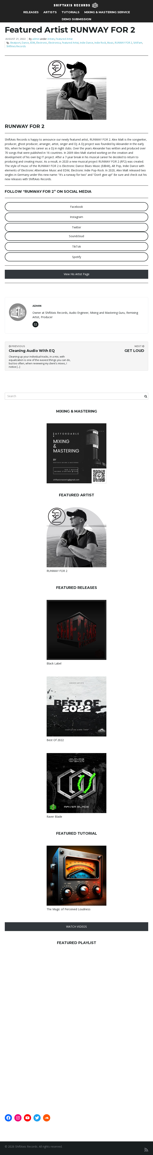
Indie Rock (100, 42)
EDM (32, 42)
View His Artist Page (76, 274)
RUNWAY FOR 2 (123, 42)
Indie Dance (86, 42)
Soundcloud (76, 236)
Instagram (76, 217)
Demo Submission (76, 19)
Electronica (54, 42)
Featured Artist (64, 39)
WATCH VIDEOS (76, 926)
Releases (31, 12)
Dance (25, 42)
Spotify (76, 257)
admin (35, 39)
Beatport (15, 42)
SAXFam (137, 42)
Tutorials (70, 12)
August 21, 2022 (15, 39)
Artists (50, 12)
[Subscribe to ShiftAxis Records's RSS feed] (146, 1149)
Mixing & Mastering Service (107, 12)
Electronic (41, 42)
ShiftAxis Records (16, 46)
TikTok (76, 246)
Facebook (76, 207)
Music (110, 42)
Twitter (76, 227)
